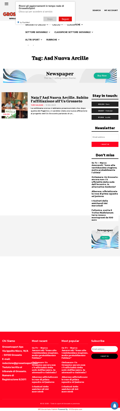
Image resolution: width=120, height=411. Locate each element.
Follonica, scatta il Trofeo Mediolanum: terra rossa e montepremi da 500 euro (103, 215)
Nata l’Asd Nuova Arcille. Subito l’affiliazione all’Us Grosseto (59, 99)
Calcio (6, 114)
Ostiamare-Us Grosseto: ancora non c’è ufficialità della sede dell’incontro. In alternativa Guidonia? (105, 181)
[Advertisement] (60, 294)
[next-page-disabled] (33, 45)
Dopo (50, 19)
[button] (96, 10)
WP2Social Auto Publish (48, 409)
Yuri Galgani (37, 105)
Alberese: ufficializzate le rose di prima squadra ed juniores (105, 194)
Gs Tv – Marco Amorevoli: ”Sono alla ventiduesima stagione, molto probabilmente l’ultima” (104, 167)
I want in (105, 144)
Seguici (65, 19)
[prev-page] (28, 45)
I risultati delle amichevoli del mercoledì (100, 203)
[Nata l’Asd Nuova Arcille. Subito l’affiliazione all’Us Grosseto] (15, 105)
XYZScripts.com (75, 409)
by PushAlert (25, 22)
